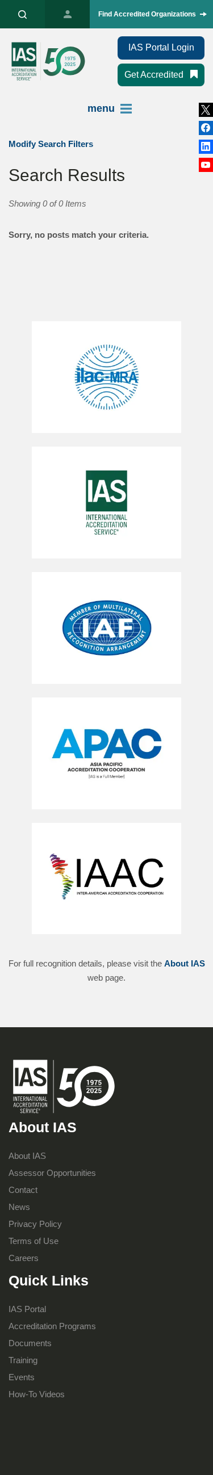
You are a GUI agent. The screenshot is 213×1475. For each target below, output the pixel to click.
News (19, 1207)
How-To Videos (37, 1394)
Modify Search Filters (51, 144)
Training (23, 1360)
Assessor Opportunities (52, 1173)
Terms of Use (34, 1241)
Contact (23, 1190)
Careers (24, 1258)
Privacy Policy (35, 1224)
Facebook (206, 147)
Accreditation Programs (52, 1326)
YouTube (206, 165)
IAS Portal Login (161, 47)
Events (22, 1377)
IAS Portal (67, 14)
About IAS (184, 963)
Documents (30, 1343)
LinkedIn (206, 128)
